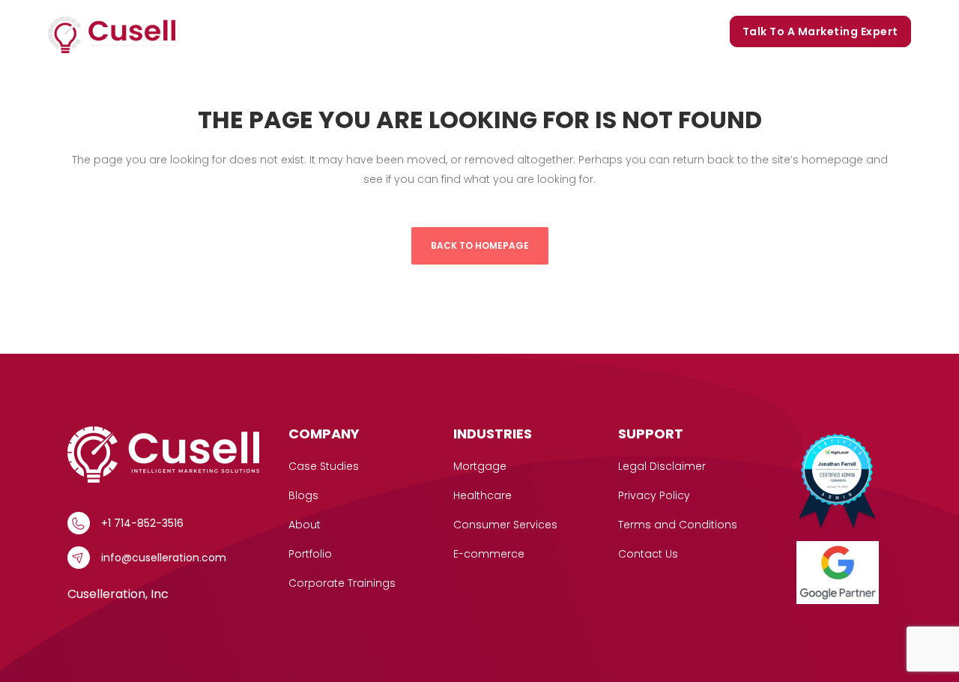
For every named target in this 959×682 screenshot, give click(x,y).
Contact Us (648, 553)
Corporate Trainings (655, 31)
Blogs (565, 31)
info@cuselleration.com (163, 557)
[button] (290, 32)
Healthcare (482, 495)
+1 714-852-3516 (142, 523)
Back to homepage (480, 245)
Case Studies (353, 31)
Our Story (436, 31)
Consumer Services (505, 524)
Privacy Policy (654, 495)
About (304, 524)
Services (258, 31)
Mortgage (479, 466)
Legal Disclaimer (662, 466)
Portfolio (506, 31)
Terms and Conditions (677, 524)
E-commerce (488, 553)
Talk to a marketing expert (820, 31)
